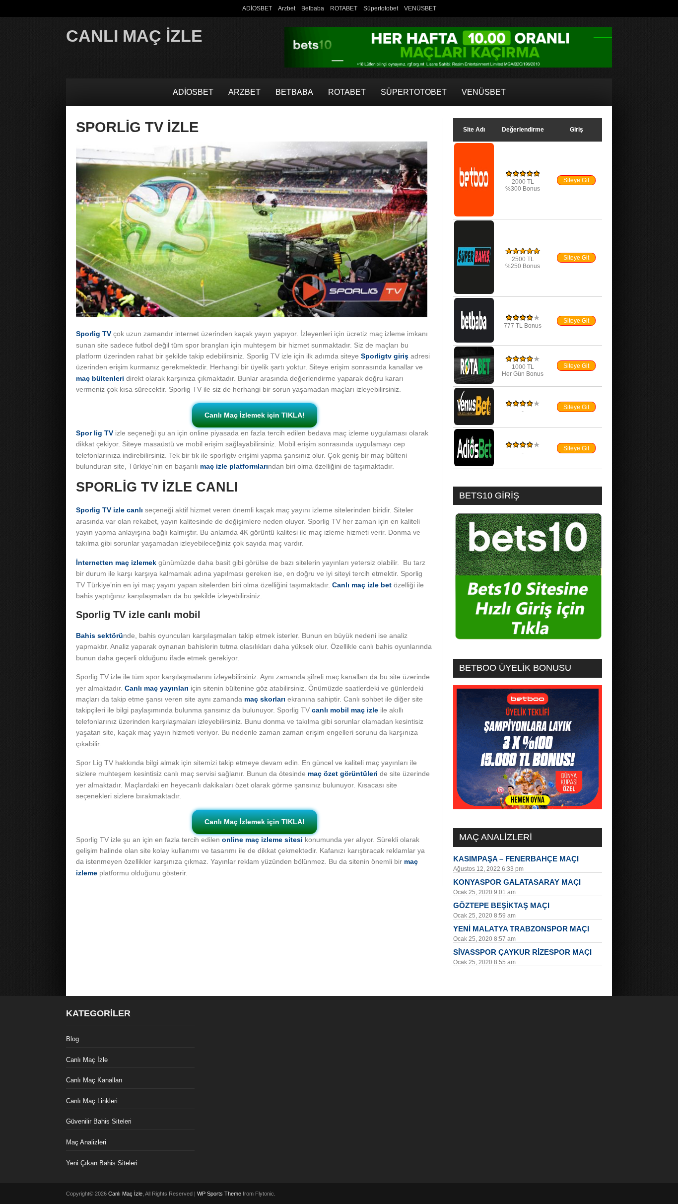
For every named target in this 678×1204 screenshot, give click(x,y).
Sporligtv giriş (384, 356)
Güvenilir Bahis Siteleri (99, 1121)
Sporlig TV (93, 334)
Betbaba (312, 8)
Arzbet (286, 8)
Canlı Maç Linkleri (92, 1101)
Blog (72, 1039)
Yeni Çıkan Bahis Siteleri (101, 1163)
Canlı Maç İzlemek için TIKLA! (254, 415)
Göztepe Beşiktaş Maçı (501, 905)
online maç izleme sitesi (262, 840)
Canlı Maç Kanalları (94, 1080)
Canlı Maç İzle (134, 35)
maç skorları (264, 699)
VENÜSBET (420, 8)
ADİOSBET (257, 8)
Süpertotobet (380, 8)
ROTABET (343, 8)
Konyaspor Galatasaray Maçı (517, 882)
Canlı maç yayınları (157, 688)
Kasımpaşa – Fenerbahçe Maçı (516, 858)
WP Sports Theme (219, 1194)
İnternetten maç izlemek (116, 563)
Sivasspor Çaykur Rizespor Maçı (522, 952)
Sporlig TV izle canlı (109, 510)
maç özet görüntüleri (343, 774)
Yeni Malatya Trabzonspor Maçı (521, 928)
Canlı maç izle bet (362, 585)
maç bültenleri (100, 378)
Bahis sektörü (99, 635)
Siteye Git (576, 180)
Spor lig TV (94, 433)
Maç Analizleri (86, 1142)
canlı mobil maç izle (345, 710)
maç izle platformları (234, 466)
